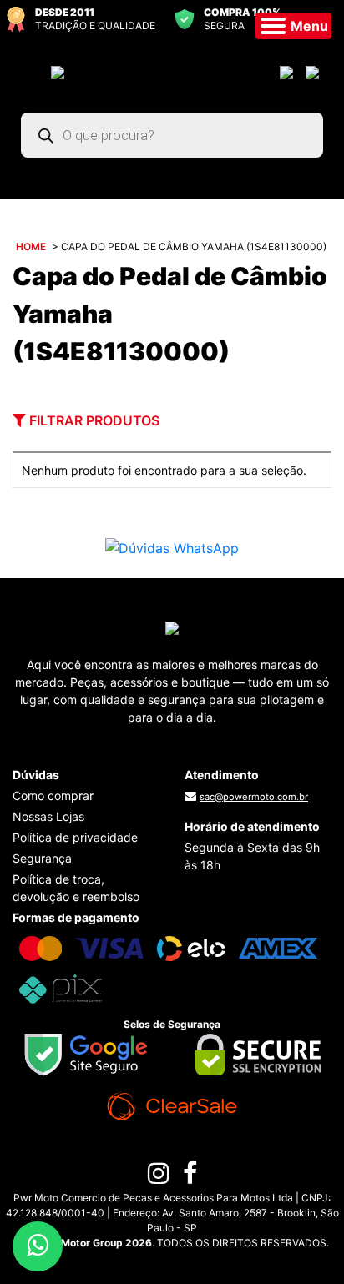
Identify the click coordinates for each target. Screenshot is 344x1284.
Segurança (42, 858)
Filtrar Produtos (92, 420)
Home (31, 246)
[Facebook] (190, 1177)
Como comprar (53, 795)
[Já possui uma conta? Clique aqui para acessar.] (288, 71)
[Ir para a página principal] (57, 71)
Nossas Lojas (48, 816)
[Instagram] (158, 1177)
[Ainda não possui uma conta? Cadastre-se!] (314, 71)
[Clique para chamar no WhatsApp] (172, 546)
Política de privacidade (75, 837)
